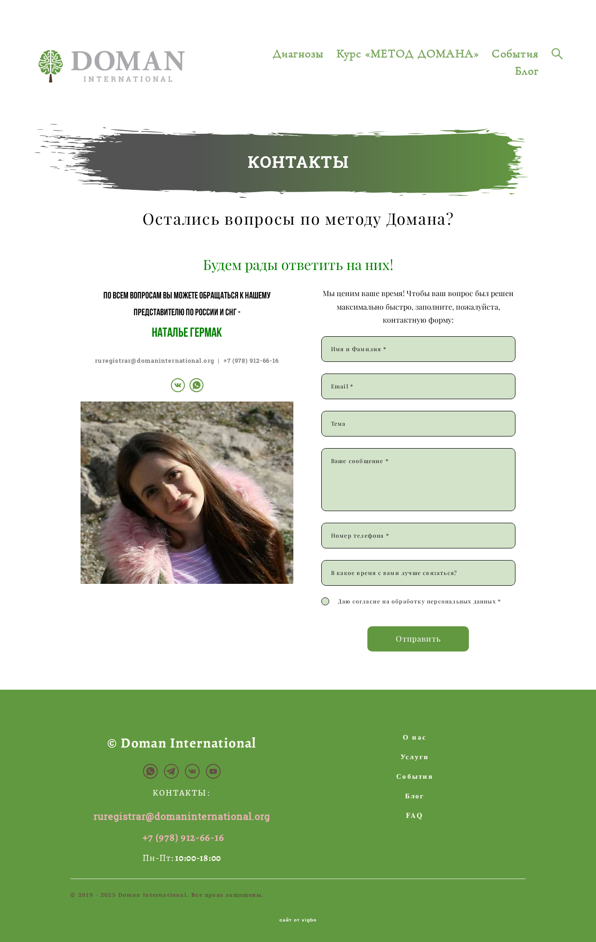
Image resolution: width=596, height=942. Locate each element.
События (515, 54)
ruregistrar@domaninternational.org (154, 360)
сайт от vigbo (298, 920)
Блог (527, 71)
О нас (415, 737)
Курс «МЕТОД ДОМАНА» (408, 54)
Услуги (414, 756)
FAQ (414, 815)
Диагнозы (298, 54)
